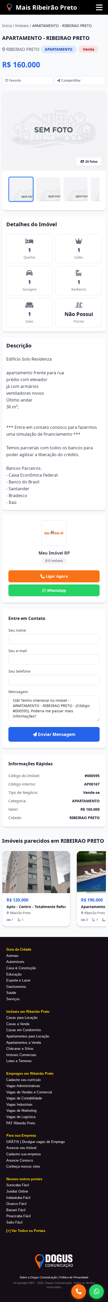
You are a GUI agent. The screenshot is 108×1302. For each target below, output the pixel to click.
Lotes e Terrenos (19, 1061)
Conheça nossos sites (23, 1166)
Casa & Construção (21, 968)
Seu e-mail (17, 650)
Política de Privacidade (74, 1277)
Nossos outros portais (24, 1179)
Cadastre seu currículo (23, 1080)
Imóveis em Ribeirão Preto (28, 1012)
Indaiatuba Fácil (18, 1198)
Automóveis (15, 962)
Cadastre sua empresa (23, 1154)
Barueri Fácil (15, 1210)
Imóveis (22, 25)
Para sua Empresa (21, 1135)
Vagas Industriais (19, 1104)
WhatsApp (56, 590)
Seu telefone (19, 671)
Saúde (11, 993)
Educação (13, 974)
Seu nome (17, 630)
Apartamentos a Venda (23, 1043)
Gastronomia (16, 987)
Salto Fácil (14, 1222)
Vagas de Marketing (21, 1111)
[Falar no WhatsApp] (96, 1291)
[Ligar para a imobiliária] (78, 1291)
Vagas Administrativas (23, 1086)
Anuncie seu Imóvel (21, 1148)
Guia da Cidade (18, 949)
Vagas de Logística (20, 1117)
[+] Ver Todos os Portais (25, 1231)
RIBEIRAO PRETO (23, 49)
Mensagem (18, 691)
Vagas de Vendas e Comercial (29, 1092)
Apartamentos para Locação (27, 1036)
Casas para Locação (21, 1018)
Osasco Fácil (16, 1204)
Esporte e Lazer (18, 980)
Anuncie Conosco (19, 1160)
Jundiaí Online (17, 1191)
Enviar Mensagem (56, 734)
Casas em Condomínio (23, 1030)
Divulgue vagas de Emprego (43, 1142)
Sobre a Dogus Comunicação (38, 1277)
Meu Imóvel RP (54, 553)
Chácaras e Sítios (20, 1049)
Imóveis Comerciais (21, 1055)
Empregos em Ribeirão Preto (29, 1074)
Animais (12, 956)
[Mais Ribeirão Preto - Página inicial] (41, 7)
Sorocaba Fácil (17, 1185)
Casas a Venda (17, 1024)
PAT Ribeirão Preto (20, 1123)
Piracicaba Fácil (18, 1216)
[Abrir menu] (99, 7)
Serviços (13, 999)
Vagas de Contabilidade (24, 1098)
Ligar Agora (57, 576)
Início (7, 25)
